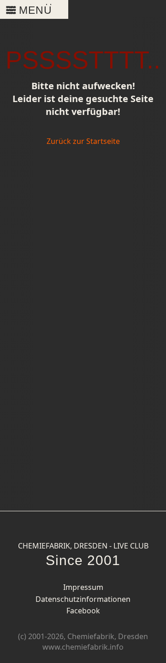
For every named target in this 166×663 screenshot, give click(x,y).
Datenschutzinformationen (83, 599)
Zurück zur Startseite (83, 141)
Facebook (83, 611)
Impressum (83, 587)
